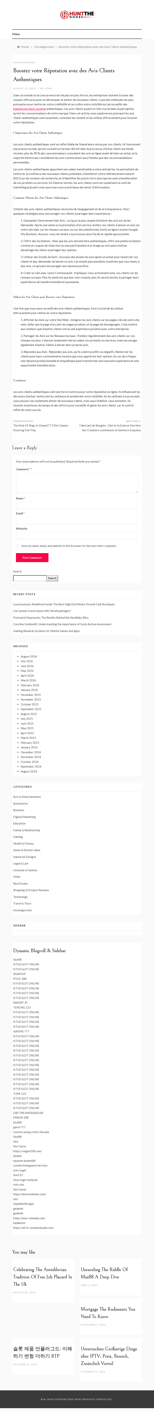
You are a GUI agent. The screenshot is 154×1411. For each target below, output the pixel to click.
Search (17, 571)
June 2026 (27, 666)
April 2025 (27, 733)
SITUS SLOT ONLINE (26, 964)
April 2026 (27, 675)
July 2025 (27, 718)
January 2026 (29, 690)
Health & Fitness (23, 843)
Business (18, 810)
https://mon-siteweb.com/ (29, 1218)
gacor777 (19, 1127)
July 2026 (27, 661)
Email (20, 513)
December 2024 (31, 752)
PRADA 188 (21, 1117)
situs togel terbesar (25, 1179)
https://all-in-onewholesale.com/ (33, 1227)
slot (15, 1199)
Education (19, 823)
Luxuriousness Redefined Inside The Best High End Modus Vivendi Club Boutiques (64, 604)
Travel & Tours (22, 903)
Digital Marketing (24, 816)
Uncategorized (24, 62)
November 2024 (31, 757)
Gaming (18, 836)
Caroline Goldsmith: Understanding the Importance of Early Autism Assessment (62, 624)
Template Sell (104, 1399)
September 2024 (31, 766)
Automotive (20, 803)
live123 (18, 1175)
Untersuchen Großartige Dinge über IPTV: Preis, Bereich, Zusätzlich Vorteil (109, 1356)
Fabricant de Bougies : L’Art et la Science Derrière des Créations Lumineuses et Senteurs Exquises (110, 428)
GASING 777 (21, 1031)
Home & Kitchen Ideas (26, 850)
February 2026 (30, 685)
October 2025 (29, 704)
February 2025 (30, 742)
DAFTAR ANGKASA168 (28, 1112)
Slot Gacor (19, 1146)
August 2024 (29, 771)
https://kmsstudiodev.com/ (29, 1194)
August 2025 (29, 714)
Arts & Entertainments (27, 796)
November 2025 (31, 699)
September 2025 (31, 709)
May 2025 (27, 728)
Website (21, 528)
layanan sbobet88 (24, 1160)
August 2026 (29, 656)
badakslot (19, 1223)
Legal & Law (20, 863)
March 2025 (28, 737)
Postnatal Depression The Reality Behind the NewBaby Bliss (51, 617)
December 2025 (31, 694)
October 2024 (29, 761)
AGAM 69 (19, 973)
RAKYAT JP (20, 1002)
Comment (23, 469)
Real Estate (20, 883)
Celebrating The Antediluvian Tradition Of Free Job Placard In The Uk (42, 1277)
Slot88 (17, 959)
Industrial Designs (24, 856)
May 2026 (27, 670)
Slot (15, 1141)
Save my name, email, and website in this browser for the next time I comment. (69, 545)
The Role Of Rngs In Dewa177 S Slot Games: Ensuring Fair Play (41, 428)
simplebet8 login (23, 1203)
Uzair (48, 88)
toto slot (18, 1184)
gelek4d (18, 1208)
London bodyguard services (30, 1165)
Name (20, 498)
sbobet (17, 1155)
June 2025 (27, 723)
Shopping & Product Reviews (31, 890)
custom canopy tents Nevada (31, 1132)
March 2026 (28, 680)
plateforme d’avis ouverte (29, 108)
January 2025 (29, 747)
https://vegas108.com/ (27, 1151)
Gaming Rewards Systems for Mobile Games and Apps (46, 631)
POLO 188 (19, 978)
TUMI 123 (19, 1093)
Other (17, 876)
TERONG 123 (22, 1007)
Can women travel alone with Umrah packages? (42, 610)
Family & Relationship (26, 830)
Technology (20, 896)
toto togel (19, 1170)
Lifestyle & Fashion (25, 870)
